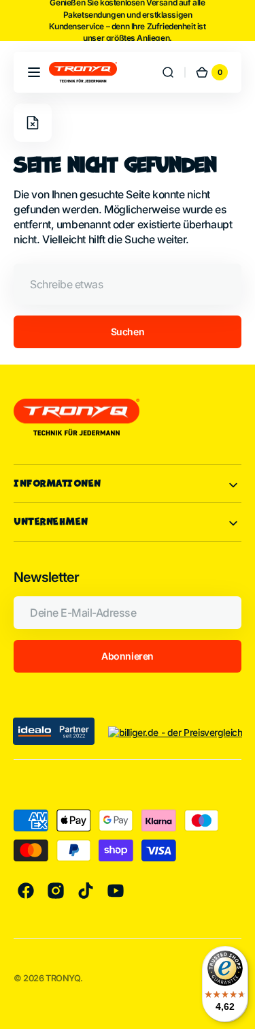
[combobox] (127, 284)
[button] (34, 72)
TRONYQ (63, 978)
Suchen (127, 331)
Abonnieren (127, 656)
